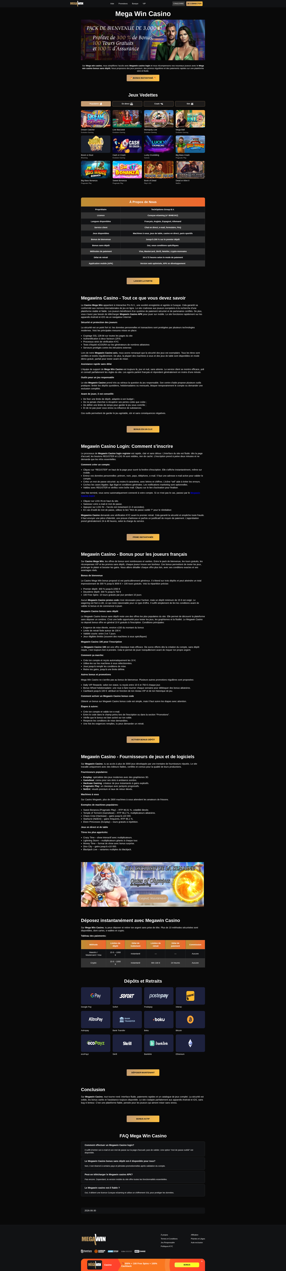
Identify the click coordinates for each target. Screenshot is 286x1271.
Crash (157, 104)
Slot (188, 104)
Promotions (123, 4)
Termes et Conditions (169, 1239)
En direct (125, 104)
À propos (164, 1235)
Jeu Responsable (168, 1243)
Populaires (94, 104)
